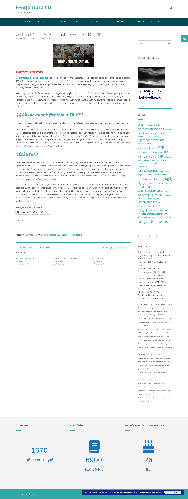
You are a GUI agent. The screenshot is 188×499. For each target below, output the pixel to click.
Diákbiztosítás (142, 136)
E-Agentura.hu (33, 7)
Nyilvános (28, 234)
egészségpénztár (145, 143)
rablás (165, 183)
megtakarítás (143, 174)
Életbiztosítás (143, 206)
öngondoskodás (67, 234)
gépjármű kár (143, 160)
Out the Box (30, 494)
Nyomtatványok (100, 22)
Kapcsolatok (123, 22)
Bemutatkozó (150, 133)
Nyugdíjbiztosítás (150, 183)
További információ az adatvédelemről (147, 492)
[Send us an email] (171, 7)
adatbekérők (58, 22)
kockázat (162, 160)
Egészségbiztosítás (50, 234)
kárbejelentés (145, 166)
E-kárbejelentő (153, 136)
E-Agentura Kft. (45, 38)
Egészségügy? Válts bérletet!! (117, 247)
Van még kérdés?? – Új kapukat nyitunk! (34, 247)
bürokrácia (161, 133)
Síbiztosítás (167, 195)
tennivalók (142, 198)
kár (159, 163)
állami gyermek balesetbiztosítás (154, 217)
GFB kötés (164, 156)
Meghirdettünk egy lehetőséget (32, 77)
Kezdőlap (24, 22)
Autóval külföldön (153, 125)
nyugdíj (166, 178)
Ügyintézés (78, 22)
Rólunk (40, 22)
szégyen (79, 234)
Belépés (162, 22)
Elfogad (173, 492)
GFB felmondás (154, 152)
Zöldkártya (163, 202)
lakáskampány (164, 171)
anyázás (142, 124)
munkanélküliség (153, 179)
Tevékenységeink (153, 199)
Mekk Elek (153, 175)
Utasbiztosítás (147, 202)
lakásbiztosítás (148, 171)
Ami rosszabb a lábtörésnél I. (66, 258)
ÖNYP (167, 213)
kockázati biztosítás (147, 163)
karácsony (153, 160)
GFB (161, 147)
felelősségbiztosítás (148, 148)
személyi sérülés (145, 187)
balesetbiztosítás (151, 129)
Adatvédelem (144, 22)
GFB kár (153, 157)
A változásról (97, 258)
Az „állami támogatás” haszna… (30, 258)
